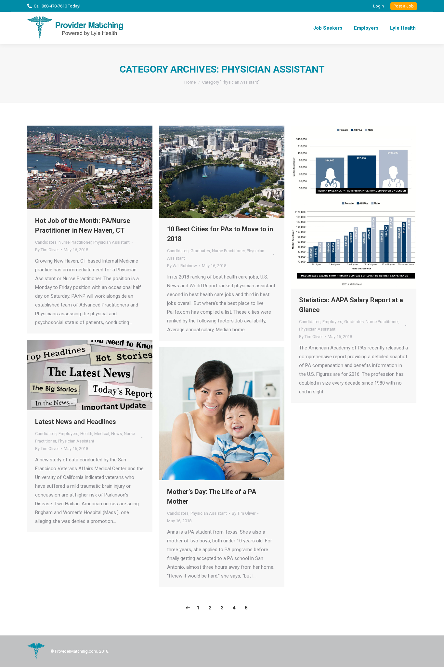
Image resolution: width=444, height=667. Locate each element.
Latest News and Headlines (75, 422)
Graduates (200, 250)
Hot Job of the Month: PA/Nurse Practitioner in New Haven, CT (82, 225)
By (47, 249)
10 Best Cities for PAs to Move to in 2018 (220, 234)
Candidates (46, 242)
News (116, 433)
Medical (101, 433)
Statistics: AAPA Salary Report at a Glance (351, 305)
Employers (332, 321)
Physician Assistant (111, 242)
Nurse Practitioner (75, 242)
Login (378, 6)
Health (86, 433)
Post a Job (404, 6)
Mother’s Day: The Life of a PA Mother (211, 496)
